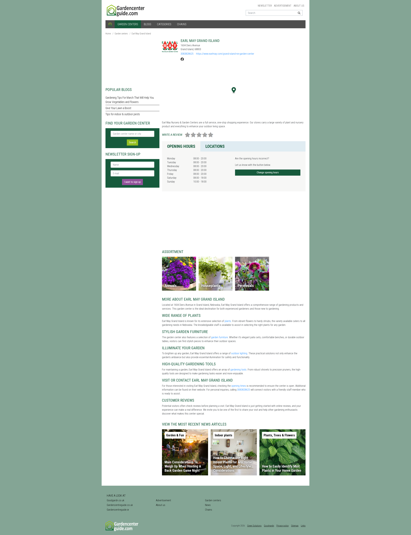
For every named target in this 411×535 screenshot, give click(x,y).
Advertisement (282, 5)
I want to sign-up (132, 181)
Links (303, 525)
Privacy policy (282, 525)
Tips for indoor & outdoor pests (122, 114)
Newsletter (265, 5)
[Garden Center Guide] (126, 9)
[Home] (110, 24)
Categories (164, 24)
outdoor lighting (239, 353)
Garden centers (128, 24)
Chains (181, 24)
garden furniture (219, 337)
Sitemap (294, 525)
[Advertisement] (132, 61)
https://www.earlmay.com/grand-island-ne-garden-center (225, 53)
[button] (234, 90)
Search (132, 142)
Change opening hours (268, 172)
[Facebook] (182, 59)
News (208, 505)
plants (228, 321)
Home (108, 33)
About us (299, 5)
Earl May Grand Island (141, 33)
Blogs (147, 24)
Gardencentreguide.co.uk (120, 505)
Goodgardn (269, 525)
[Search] (298, 13)
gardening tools (238, 369)
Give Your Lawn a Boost (118, 108)
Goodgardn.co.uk (115, 500)
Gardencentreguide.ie (118, 509)
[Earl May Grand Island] (170, 47)
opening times (238, 385)
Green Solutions (254, 525)
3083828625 (187, 53)
